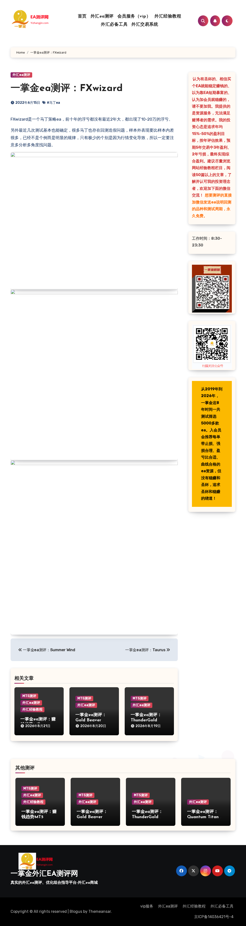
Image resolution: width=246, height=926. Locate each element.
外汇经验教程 (167, 16)
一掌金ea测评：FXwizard (67, 88)
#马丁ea (53, 103)
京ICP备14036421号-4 (214, 916)
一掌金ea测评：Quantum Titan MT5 (203, 817)
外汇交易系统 (144, 25)
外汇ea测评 (102, 16)
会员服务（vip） (134, 16)
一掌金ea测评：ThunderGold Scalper (146, 720)
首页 (82, 16)
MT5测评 (29, 696)
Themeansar (99, 911)
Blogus (76, 911)
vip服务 (146, 906)
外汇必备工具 (114, 25)
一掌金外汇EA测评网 (44, 874)
